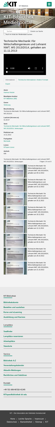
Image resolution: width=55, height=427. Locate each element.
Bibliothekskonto (11, 302)
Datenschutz (12, 422)
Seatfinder (8, 331)
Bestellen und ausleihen (14, 307)
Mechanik (7, 141)
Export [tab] (8, 84)
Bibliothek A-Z (10, 361)
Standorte (8, 346)
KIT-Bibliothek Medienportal (19, 19)
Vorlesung (7, 105)
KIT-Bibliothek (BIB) (10, 98)
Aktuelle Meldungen (12, 370)
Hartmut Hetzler (9, 92)
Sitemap (38, 422)
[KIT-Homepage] (10, 4)
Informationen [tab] (10, 80)
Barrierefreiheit (26, 422)
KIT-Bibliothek (23, 6)
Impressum (39, 419)
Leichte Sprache (25, 419)
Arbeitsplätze (9, 341)
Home (12, 419)
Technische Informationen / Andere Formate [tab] (33, 80)
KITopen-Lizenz (9, 147)
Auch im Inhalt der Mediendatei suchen (19, 34)
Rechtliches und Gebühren (15, 375)
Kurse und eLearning (13, 312)
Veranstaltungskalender (14, 365)
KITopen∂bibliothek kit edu (15, 395)
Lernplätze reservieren (13, 336)
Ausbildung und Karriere (14, 317)
